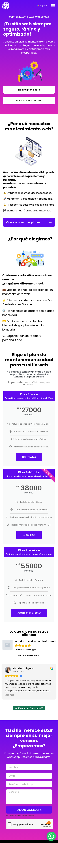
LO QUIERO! (29, 535)
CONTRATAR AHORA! (29, 613)
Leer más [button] (9, 695)
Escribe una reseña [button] (28, 655)
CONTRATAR (29, 457)
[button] (53, 5)
